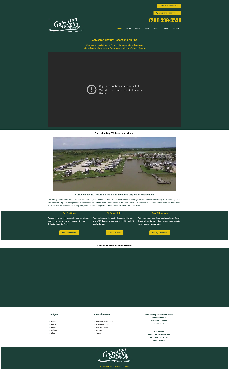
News (128, 28)
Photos (165, 28)
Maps (147, 28)
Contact (176, 28)
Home (119, 28)
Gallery (54, 330)
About (156, 28)
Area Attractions (102, 327)
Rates (137, 28)
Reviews (99, 330)
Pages (98, 333)
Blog (53, 333)
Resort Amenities (102, 324)
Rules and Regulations (104, 321)
